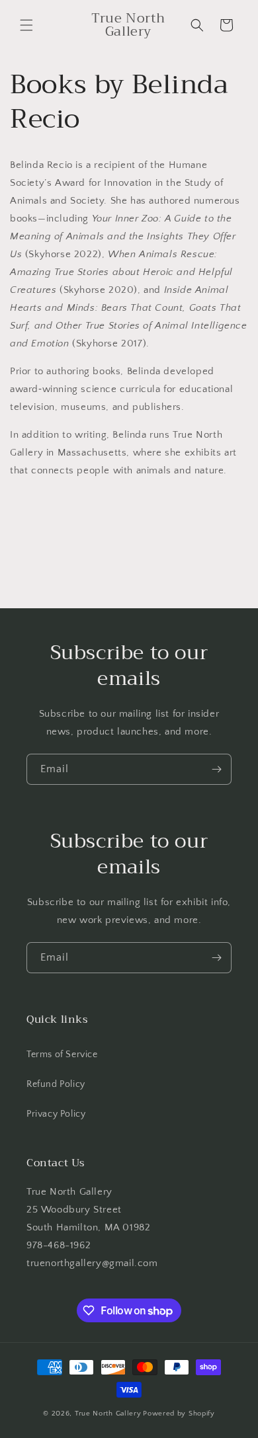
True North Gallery (108, 1414)
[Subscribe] (216, 769)
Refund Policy (55, 1084)
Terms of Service (62, 1054)
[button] (26, 25)
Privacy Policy (55, 1114)
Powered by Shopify (179, 1414)
